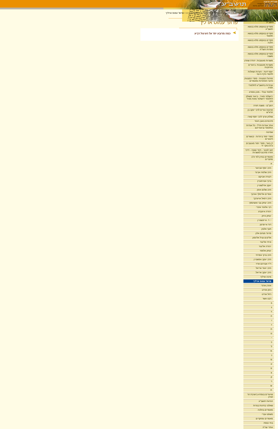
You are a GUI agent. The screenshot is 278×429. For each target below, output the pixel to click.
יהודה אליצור (265, 246)
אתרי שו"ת (268, 427)
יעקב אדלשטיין (264, 185)
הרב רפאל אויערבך (262, 198)
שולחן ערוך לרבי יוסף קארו (260, 116)
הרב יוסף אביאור (263, 168)
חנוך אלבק (266, 229)
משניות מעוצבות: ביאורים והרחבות (260, 66)
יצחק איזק (266, 215)
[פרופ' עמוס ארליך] (205, 4)
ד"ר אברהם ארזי (263, 263)
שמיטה (269, 132)
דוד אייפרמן (265, 224)
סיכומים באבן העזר (264, 121)
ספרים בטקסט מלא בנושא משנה (260, 54)
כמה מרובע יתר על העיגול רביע (213, 33)
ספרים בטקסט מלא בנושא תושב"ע (260, 27)
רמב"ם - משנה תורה (263, 105)
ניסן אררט (266, 290)
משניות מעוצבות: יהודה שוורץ (258, 60)
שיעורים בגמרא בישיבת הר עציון (260, 395)
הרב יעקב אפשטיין (262, 259)
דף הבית (237, 13)
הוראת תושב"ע (266, 401)
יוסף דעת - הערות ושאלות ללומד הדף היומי (260, 72)
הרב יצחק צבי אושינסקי (260, 202)
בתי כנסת (268, 423)
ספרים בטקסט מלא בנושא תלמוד (260, 34)
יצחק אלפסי (265, 250)
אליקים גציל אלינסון (261, 237)
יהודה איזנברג (264, 211)
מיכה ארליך (265, 276)
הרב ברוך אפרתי (263, 255)
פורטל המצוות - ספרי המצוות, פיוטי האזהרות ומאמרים (258, 79)
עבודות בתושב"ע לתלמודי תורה (260, 86)
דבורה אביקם (265, 176)
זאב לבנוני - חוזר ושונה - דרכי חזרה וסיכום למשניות (259, 151)
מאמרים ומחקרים (264, 418)
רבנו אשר (267, 298)
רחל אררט (266, 294)
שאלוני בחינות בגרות (263, 405)
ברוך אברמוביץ (264, 181)
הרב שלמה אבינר (263, 172)
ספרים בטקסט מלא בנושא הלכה (260, 41)
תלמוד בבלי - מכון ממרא (261, 92)
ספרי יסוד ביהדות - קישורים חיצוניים (259, 137)
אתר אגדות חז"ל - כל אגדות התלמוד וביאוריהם (259, 126)
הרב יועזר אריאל (263, 268)
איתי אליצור (265, 242)
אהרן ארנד (266, 285)
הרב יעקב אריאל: (263, 272)
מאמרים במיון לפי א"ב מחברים (262, 157)
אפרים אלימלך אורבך (261, 194)
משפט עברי (267, 414)
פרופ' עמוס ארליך (262, 281)
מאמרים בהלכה (265, 410)
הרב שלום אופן (264, 189)
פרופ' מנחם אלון (263, 233)
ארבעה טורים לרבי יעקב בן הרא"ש (260, 111)
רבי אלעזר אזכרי (263, 207)
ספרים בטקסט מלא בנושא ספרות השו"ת (260, 48)
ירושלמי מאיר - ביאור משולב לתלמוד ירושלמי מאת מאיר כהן (259, 98)
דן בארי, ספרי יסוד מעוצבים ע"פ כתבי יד (259, 144)
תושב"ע (270, 22)
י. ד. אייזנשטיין (264, 220)
